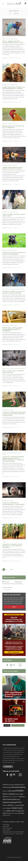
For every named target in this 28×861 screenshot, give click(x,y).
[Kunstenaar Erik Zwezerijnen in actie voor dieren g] (14, 711)
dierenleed (8, 787)
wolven (4, 815)
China (4, 787)
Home (11, 13)
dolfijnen (10, 791)
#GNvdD (5, 784)
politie (4, 808)
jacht (20, 796)
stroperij (20, 808)
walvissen (16, 813)
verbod (13, 811)
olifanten (10, 805)
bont (23, 784)
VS (7, 813)
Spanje (14, 808)
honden (20, 790)
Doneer (14, 606)
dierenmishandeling (18, 787)
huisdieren (17, 794)
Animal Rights (11, 784)
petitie (22, 805)
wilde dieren (21, 813)
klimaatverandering (9, 802)
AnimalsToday (5, 57)
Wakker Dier (10, 813)
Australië (16, 784)
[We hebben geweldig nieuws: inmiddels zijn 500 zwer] (14, 687)
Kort (11, 38)
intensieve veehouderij (12, 796)
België (21, 784)
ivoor (18, 796)
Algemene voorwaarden (15, 821)
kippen (18, 799)
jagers (23, 796)
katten (14, 799)
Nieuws (15, 38)
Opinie (15, 250)
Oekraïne (5, 805)
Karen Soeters (18, 581)
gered (14, 791)
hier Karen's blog (8, 587)
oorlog (14, 805)
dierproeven (5, 791)
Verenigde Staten (20, 811)
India (7, 796)
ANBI (22, 821)
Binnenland (5, 38)
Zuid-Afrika (8, 815)
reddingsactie (9, 808)
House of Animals (11, 583)
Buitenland (13, 289)
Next (11, 569)
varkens (8, 811)
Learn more (8, 766)
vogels (4, 813)
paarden (18, 805)
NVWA (19, 802)
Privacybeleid (6, 821)
